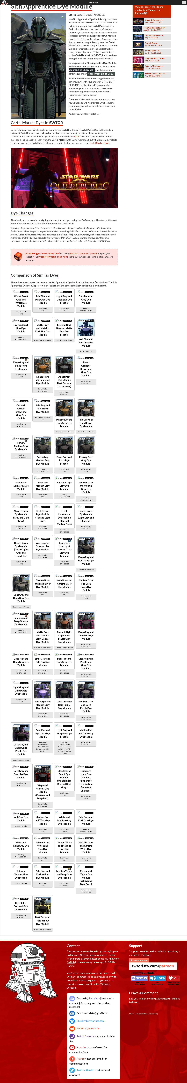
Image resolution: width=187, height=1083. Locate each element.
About (131, 1014)
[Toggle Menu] (184, 2)
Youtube (81, 1047)
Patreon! (146, 954)
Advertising (153, 1014)
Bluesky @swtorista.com (90, 1020)
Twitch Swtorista (86, 1036)
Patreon (81, 1058)
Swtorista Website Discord (83, 253)
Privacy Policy (141, 1014)
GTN (76, 136)
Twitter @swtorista (87, 1069)
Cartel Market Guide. (99, 143)
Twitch (71, 962)
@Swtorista (86, 954)
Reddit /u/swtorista (87, 1028)
